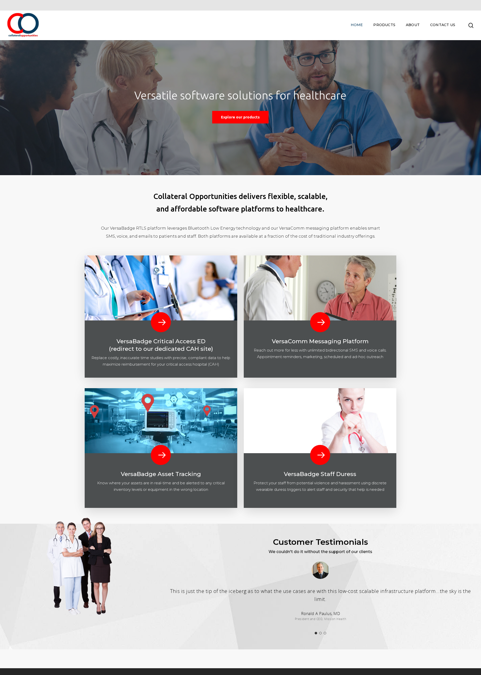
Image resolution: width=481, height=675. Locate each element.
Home (357, 25)
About (413, 25)
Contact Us (442, 25)
